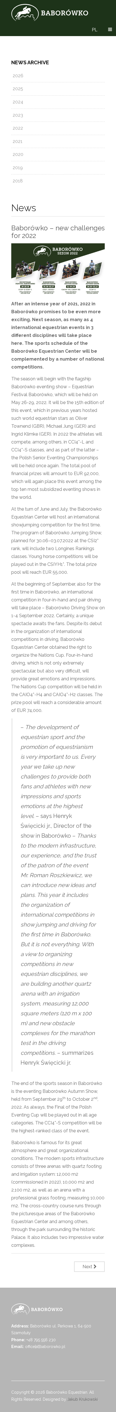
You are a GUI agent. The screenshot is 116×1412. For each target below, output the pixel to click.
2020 (18, 154)
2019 (18, 167)
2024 (18, 102)
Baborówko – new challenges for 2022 (58, 231)
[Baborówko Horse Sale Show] (49, 12)
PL (94, 29)
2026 (18, 75)
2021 (18, 141)
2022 (18, 128)
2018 (18, 181)
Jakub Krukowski (82, 1399)
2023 (18, 115)
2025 (18, 88)
